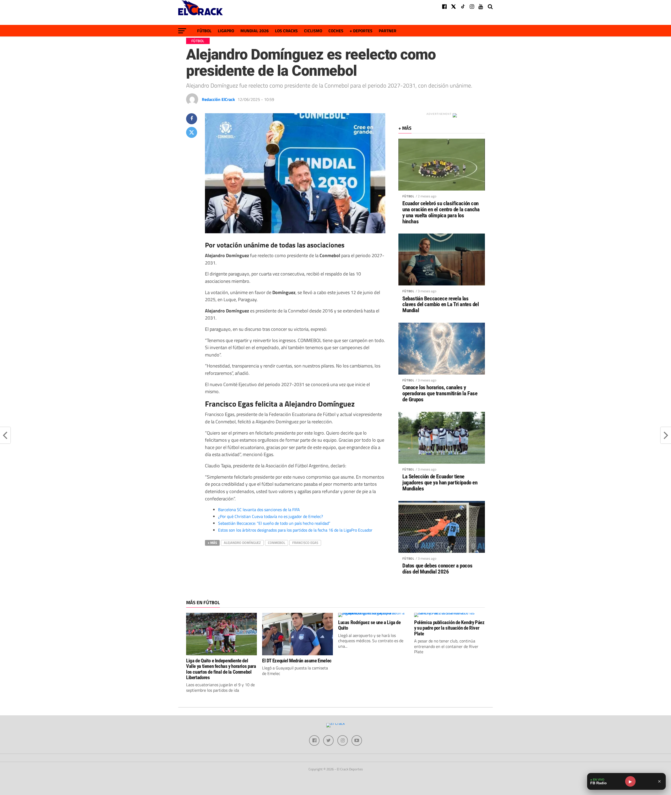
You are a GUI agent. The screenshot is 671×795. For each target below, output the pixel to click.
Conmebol (276, 542)
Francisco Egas (305, 542)
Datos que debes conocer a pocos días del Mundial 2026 (437, 569)
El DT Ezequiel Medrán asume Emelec (297, 661)
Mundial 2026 (254, 31)
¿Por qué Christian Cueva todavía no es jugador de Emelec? (270, 516)
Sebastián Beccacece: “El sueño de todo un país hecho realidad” (274, 523)
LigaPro (226, 31)
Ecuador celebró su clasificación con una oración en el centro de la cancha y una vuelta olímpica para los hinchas (441, 213)
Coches (335, 31)
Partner (387, 31)
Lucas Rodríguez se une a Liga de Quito (369, 625)
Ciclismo (313, 31)
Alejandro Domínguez (242, 542)
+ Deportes (361, 31)
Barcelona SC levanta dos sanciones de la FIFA (259, 509)
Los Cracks (286, 31)
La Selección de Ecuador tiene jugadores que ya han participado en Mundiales (439, 483)
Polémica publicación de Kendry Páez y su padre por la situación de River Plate (449, 627)
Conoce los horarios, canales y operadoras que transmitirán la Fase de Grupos (439, 394)
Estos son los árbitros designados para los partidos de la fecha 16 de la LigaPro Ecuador (295, 530)
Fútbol (204, 31)
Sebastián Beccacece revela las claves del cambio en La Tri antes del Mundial (440, 305)
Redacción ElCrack (218, 99)
